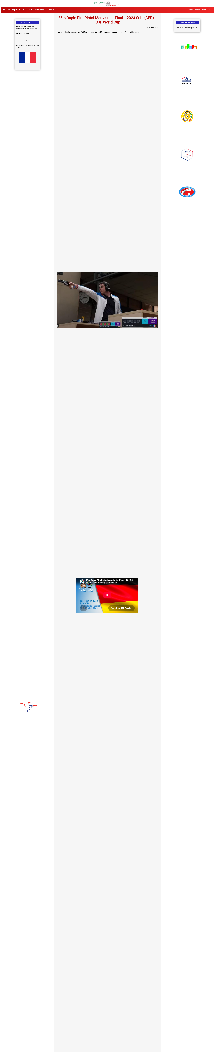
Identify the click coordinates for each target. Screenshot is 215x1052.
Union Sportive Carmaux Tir (199, 10)
